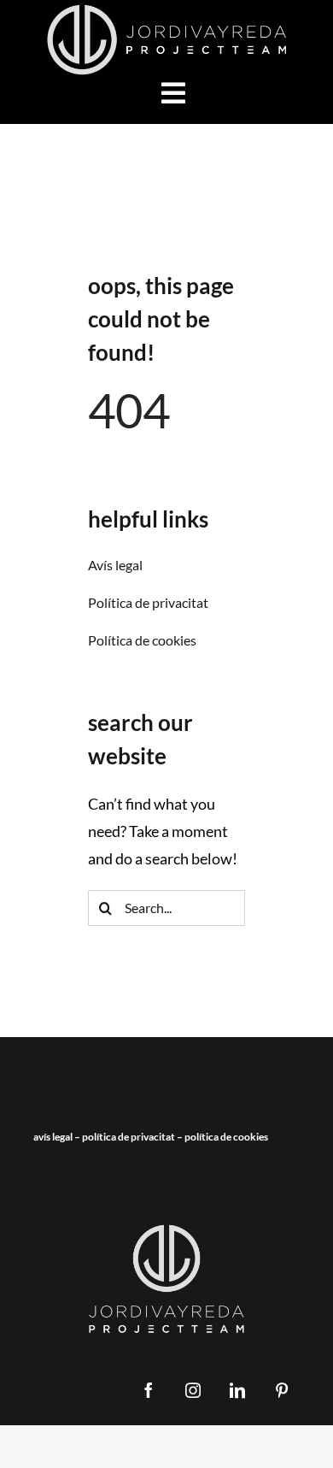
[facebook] (148, 1390)
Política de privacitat (128, 1136)
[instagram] (193, 1390)
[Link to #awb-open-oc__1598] (173, 93)
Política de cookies (226, 1136)
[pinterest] (282, 1390)
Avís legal (53, 1136)
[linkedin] (237, 1390)
